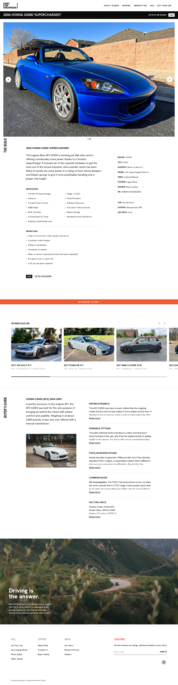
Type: (120, 202)
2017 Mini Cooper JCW (129, 365)
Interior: (121, 187)
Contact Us (43, 650)
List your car (164, 5)
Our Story (69, 645)
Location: (122, 207)
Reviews (126, 5)
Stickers (68, 654)
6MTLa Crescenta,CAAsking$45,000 (28, 369)
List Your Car (17, 645)
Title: (120, 162)
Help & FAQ (43, 645)
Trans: (120, 177)
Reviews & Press (72, 650)
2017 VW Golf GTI (21, 365)
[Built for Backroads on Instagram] (164, 662)
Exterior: (122, 182)
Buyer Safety (43, 654)
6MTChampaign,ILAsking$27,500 (131, 369)
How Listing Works (19, 650)
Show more (94, 418)
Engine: (121, 172)
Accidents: (122, 167)
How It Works (111, 5)
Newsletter (140, 5)
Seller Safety (17, 659)
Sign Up (163, 652)
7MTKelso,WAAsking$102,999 (78, 369)
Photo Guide (16, 654)
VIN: (119, 191)
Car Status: (122, 212)
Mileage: (121, 157)
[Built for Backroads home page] (10, 5)
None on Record (135, 167)
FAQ (152, 5)
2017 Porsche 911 (74, 365)
